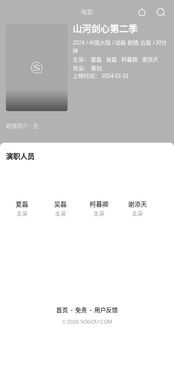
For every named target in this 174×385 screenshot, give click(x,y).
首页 (62, 310)
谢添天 (150, 59)
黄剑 (96, 68)
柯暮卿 (129, 59)
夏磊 (96, 59)
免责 (81, 310)
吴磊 (111, 59)
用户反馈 (106, 310)
